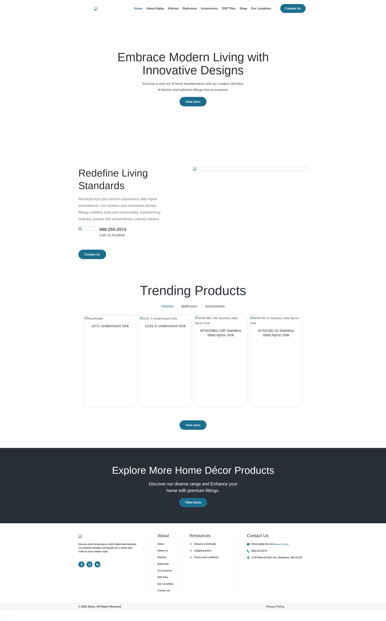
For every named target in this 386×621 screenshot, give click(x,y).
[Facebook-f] (81, 564)
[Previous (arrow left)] (1, 619)
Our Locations (261, 8)
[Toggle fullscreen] (5, 614)
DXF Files (229, 8)
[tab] (167, 306)
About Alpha (155, 8)
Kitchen (173, 8)
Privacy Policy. (275, 606)
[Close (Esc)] (12, 614)
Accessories (209, 8)
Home (138, 8)
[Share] (8, 614)
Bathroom (190, 8)
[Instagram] (89, 564)
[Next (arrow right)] (5, 619)
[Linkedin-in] (97, 564)
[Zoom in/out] (1, 614)
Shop (243, 8)
